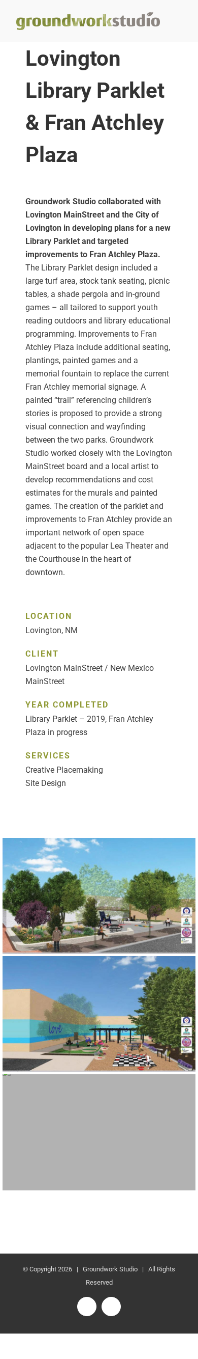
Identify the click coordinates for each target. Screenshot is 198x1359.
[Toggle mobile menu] (179, 22)
